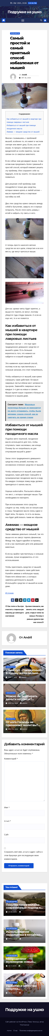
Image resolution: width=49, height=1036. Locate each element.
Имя (7, 807)
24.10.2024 (13, 993)
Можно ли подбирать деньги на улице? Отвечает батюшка (21, 699)
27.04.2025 (13, 939)
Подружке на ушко (25, 12)
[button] (41, 20)
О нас (15, 1030)
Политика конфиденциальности (31, 1030)
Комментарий (11, 759)
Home (9, 1030)
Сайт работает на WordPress (16, 1022)
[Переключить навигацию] (22, 20)
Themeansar (24, 1025)
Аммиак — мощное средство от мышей (23, 132)
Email (7, 821)
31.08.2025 (13, 912)
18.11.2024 (12, 966)
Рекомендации (12, 901)
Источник (9, 593)
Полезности (15, 33)
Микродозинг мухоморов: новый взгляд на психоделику (23, 961)
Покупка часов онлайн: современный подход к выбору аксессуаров (23, 907)
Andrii (24, 75)
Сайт (6, 835)
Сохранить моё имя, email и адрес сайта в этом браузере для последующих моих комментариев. (23, 855)
